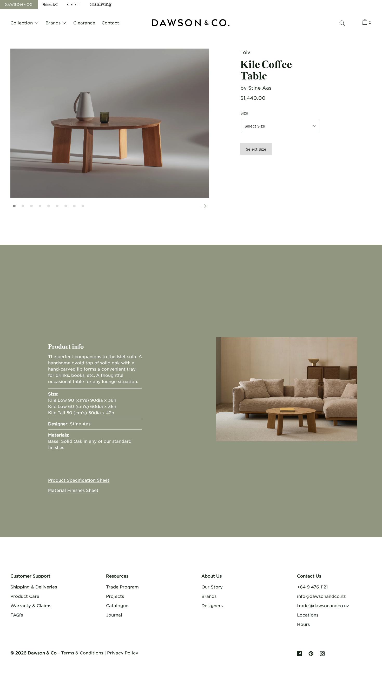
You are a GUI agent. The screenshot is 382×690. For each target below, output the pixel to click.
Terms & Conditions (82, 652)
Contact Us (309, 575)
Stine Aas (259, 88)
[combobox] (280, 126)
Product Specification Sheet (78, 480)
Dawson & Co (42, 652)
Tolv (245, 52)
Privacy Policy (122, 652)
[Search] (342, 23)
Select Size (256, 149)
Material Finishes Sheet (73, 490)
